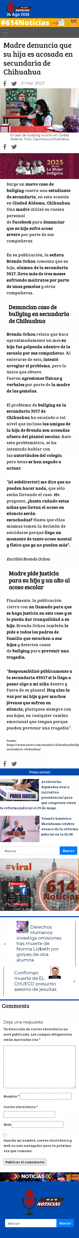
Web (7, 1124)
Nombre (11, 1096)
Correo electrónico (21, 1106)
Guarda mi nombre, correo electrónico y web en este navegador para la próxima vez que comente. (38, 1145)
